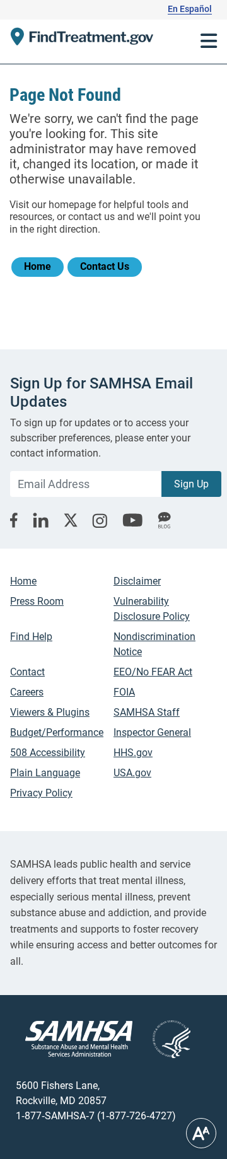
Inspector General (152, 732)
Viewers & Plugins (50, 712)
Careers (27, 692)
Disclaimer (137, 581)
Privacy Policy (41, 793)
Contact (27, 672)
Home (37, 266)
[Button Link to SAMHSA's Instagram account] (99, 520)
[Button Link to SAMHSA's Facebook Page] (14, 520)
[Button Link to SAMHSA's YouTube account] (132, 520)
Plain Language (45, 773)
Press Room (37, 601)
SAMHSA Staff (147, 712)
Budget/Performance (56, 732)
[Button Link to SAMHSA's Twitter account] (71, 520)
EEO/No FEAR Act (153, 672)
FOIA (124, 692)
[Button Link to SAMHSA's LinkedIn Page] (41, 520)
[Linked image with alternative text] (161, 1039)
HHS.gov (133, 753)
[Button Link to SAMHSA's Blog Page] (164, 520)
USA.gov (132, 773)
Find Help (31, 637)
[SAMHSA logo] (78, 1039)
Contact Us (104, 266)
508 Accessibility (47, 753)
